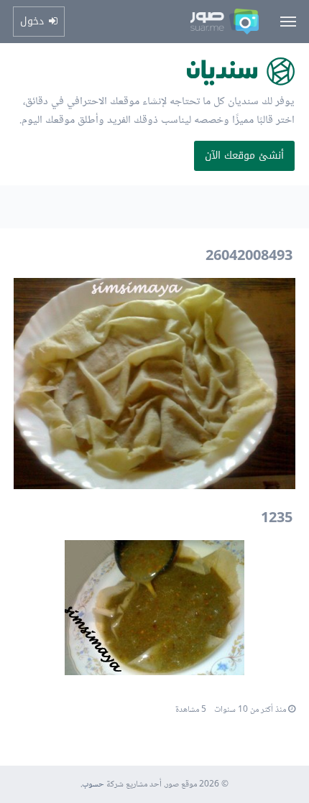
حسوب (93, 784)
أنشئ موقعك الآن (244, 155)
